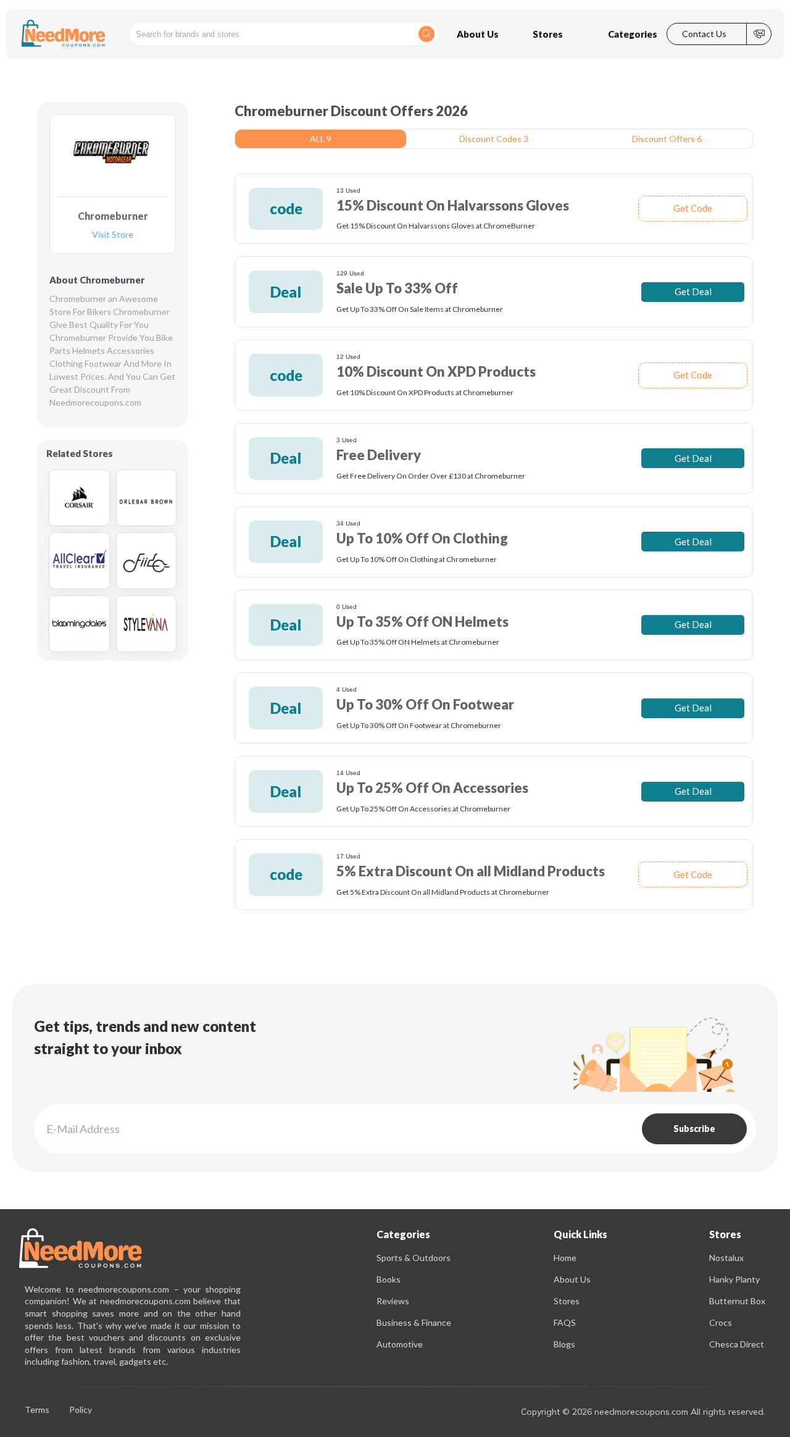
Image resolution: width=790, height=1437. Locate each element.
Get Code (692, 208)
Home (565, 1257)
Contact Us (704, 34)
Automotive (399, 1344)
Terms (37, 1410)
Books (388, 1279)
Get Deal (693, 291)
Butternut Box (737, 1301)
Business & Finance (413, 1322)
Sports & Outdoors (413, 1257)
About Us (572, 1279)
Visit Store (112, 235)
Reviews (392, 1301)
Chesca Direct (736, 1344)
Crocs (720, 1322)
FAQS (565, 1322)
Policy (80, 1410)
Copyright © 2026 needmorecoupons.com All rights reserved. (643, 1411)
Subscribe (694, 1128)
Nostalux (726, 1257)
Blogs (564, 1344)
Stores (567, 1301)
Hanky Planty (734, 1279)
